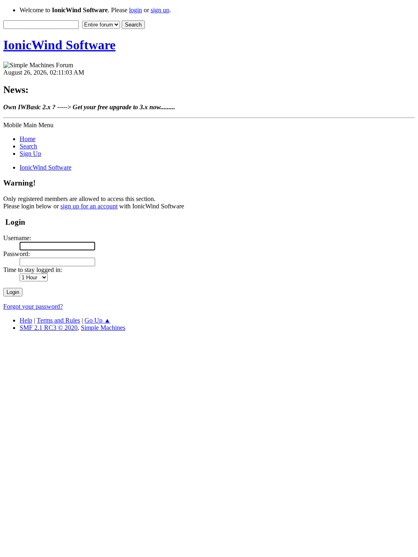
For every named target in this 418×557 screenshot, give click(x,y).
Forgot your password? (33, 306)
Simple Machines (103, 327)
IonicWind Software (59, 45)
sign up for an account (89, 206)
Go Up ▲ (97, 320)
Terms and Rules (58, 320)
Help (26, 320)
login (135, 10)
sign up (160, 10)
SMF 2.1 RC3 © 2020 (49, 327)
